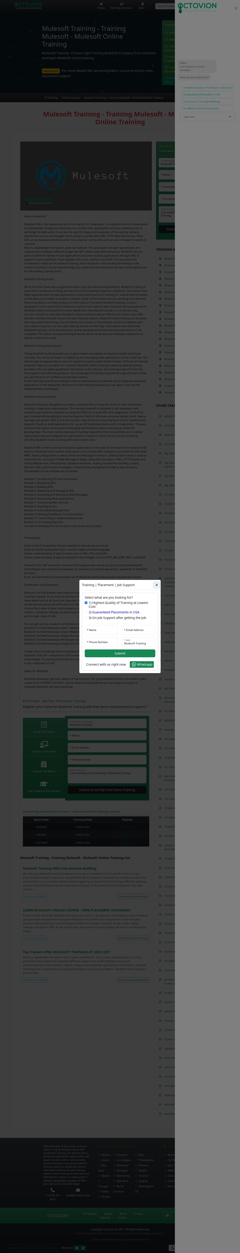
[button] (142, 664)
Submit (120, 653)
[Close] (156, 585)
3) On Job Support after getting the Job (117, 618)
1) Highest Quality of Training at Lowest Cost (118, 605)
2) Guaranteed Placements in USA (114, 612)
